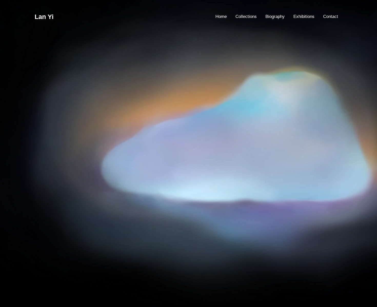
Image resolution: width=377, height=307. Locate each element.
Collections (246, 16)
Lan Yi (44, 16)
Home (221, 16)
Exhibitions (303, 16)
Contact (330, 16)
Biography (275, 16)
